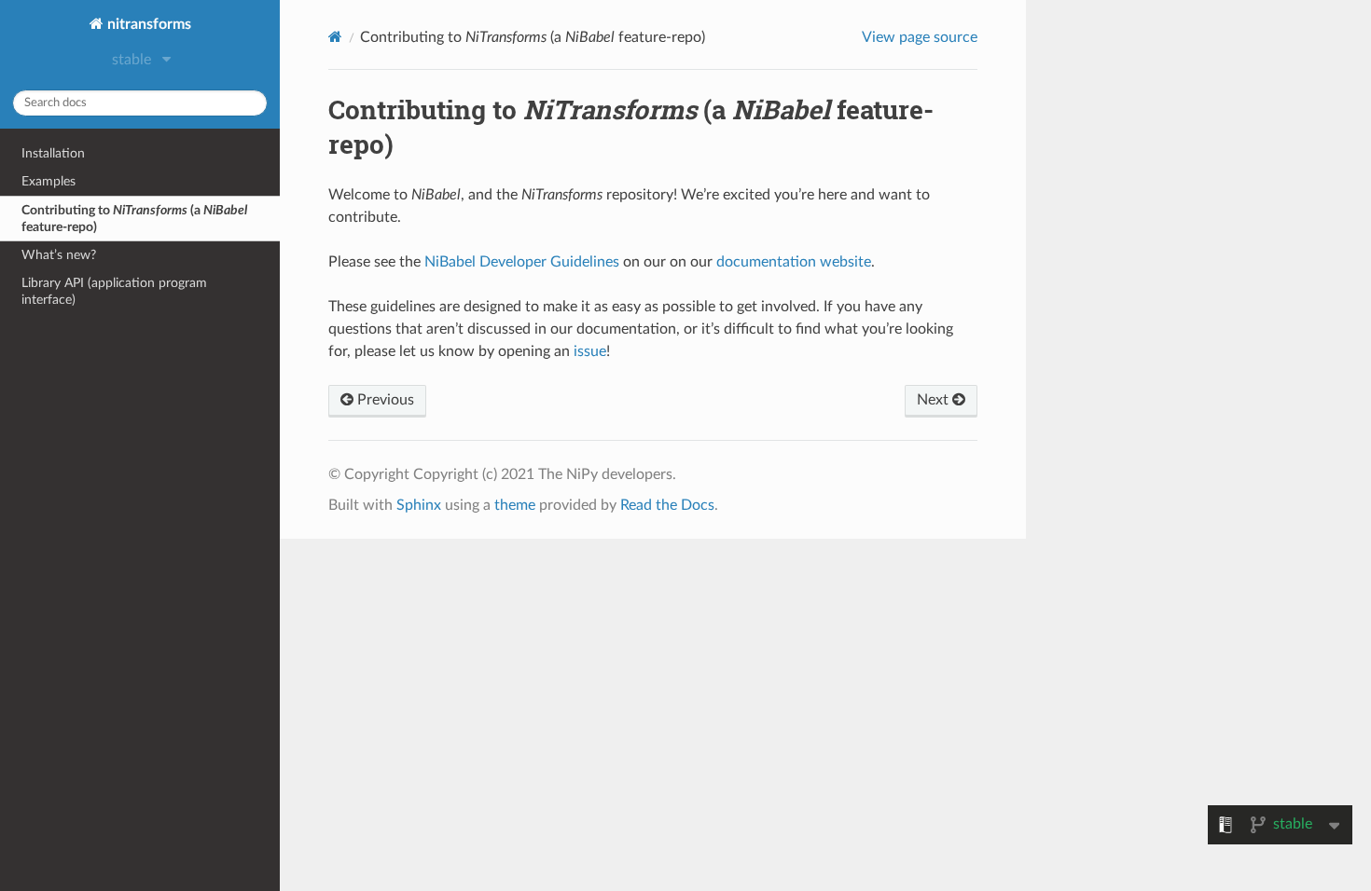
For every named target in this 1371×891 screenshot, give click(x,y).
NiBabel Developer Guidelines (521, 261)
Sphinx (418, 505)
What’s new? (58, 255)
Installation (53, 153)
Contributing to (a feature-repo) (134, 218)
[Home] (335, 37)
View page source (919, 37)
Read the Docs (667, 505)
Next (934, 399)
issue (590, 351)
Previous (383, 399)
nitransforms (147, 24)
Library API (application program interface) (114, 291)
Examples (48, 181)
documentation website (793, 261)
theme (514, 505)
